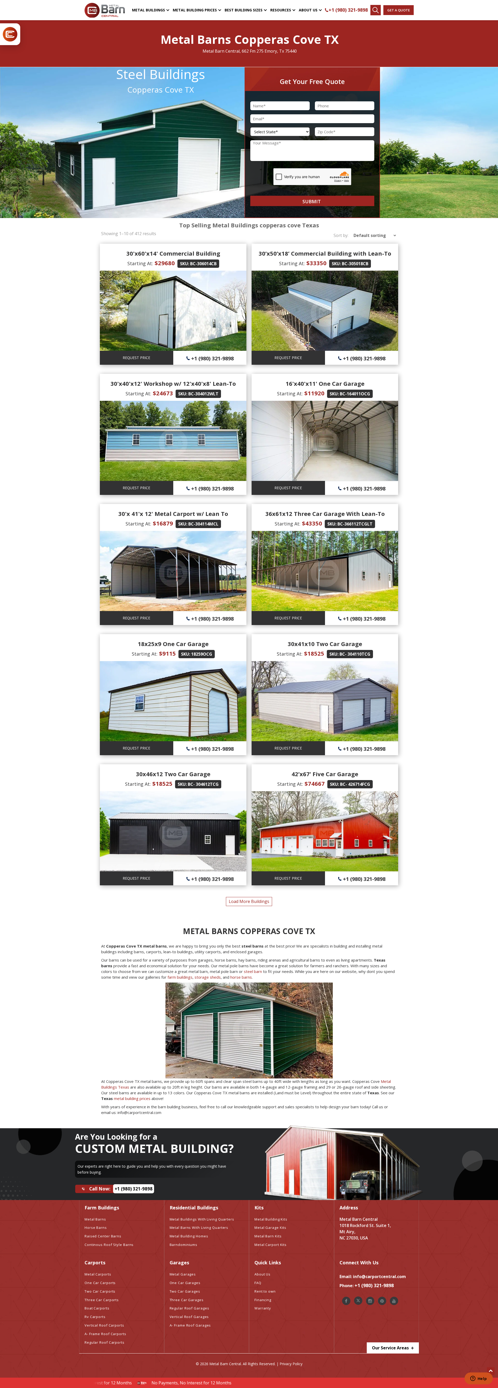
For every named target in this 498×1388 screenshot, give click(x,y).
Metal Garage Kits (270, 1227)
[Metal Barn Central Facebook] (346, 1301)
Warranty (262, 1308)
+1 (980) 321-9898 (348, 10)
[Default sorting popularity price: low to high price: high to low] (373, 235)
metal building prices (132, 1098)
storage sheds (208, 977)
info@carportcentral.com (379, 1276)
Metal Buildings (148, 10)
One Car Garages (185, 1282)
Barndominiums (184, 1244)
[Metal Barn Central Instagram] (370, 1301)
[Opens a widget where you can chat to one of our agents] (478, 1378)
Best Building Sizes (243, 10)
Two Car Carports (100, 1291)
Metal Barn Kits (268, 1236)
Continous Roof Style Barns (109, 1244)
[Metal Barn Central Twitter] (358, 1300)
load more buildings (249, 901)
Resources (280, 10)
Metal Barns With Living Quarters (199, 1227)
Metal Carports (98, 1274)
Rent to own (265, 1291)
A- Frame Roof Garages (190, 1325)
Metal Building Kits (270, 1219)
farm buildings (180, 977)
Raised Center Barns (103, 1236)
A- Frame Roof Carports (105, 1333)
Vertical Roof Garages (189, 1316)
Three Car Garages (187, 1300)
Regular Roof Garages (189, 1308)
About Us (308, 10)
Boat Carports (97, 1308)
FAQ (257, 1282)
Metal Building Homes (189, 1236)
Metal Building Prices (195, 10)
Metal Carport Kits (270, 1244)
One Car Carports (100, 1282)
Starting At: (140, 263)
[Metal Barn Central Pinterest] (382, 1301)
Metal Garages (183, 1274)
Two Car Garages (185, 1291)
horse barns (241, 977)
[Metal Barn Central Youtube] (394, 1301)
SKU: (184, 264)
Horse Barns (96, 1227)
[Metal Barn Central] (104, 10)
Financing (262, 1300)
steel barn (253, 971)
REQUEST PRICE (136, 357)
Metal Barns (95, 1219)
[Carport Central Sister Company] (10, 34)
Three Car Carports (102, 1300)
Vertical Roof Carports (104, 1325)
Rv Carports (95, 1316)
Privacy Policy (291, 1363)
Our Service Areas (391, 1348)
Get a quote (398, 10)
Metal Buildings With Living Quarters (202, 1219)
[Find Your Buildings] (375, 10)
